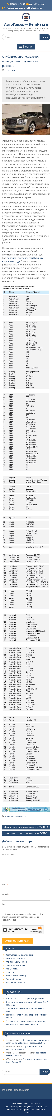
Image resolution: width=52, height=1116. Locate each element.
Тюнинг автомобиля (15, 965)
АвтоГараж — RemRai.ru (26, 24)
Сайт (4, 904)
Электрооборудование (16, 961)
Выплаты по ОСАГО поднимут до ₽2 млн (25, 998)
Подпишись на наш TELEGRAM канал (24, 8)
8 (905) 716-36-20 (17, 4)
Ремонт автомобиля (15, 958)
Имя (5, 884)
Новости (10, 972)
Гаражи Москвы (13, 979)
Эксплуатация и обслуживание (20, 955)
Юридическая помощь (15, 816)
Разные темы (12, 968)
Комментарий (8, 854)
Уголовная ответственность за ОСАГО (26, 833)
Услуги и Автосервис (15, 982)
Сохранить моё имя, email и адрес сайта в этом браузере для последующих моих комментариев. (23, 917)
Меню (28, 47)
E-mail (5, 894)
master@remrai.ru (36, 4)
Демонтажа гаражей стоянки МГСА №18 (26, 827)
